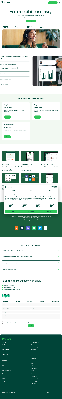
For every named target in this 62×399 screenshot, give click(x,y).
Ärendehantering (34, 347)
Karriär (3, 365)
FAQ (32, 365)
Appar (32, 363)
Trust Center (33, 383)
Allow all (49, 211)
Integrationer (33, 349)
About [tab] (49, 190)
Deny (13, 211)
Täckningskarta (34, 376)
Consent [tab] (13, 190)
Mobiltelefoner (5, 352)
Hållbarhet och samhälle (6, 370)
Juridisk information (35, 378)
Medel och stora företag (6, 356)
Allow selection (31, 211)
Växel (32, 344)
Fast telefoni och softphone (7, 347)
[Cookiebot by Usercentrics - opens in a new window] (52, 187)
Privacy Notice (14, 320)
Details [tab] (31, 190)
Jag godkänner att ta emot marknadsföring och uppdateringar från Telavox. (17, 322)
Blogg (32, 360)
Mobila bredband (5, 349)
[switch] (24, 206)
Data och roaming (5, 354)
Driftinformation (34, 368)
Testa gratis (4, 381)
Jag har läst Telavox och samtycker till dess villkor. (16, 320)
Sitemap (32, 370)
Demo (32, 352)
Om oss (3, 362)
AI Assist (3, 378)
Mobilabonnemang (5, 344)
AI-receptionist (5, 376)
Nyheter (3, 367)
